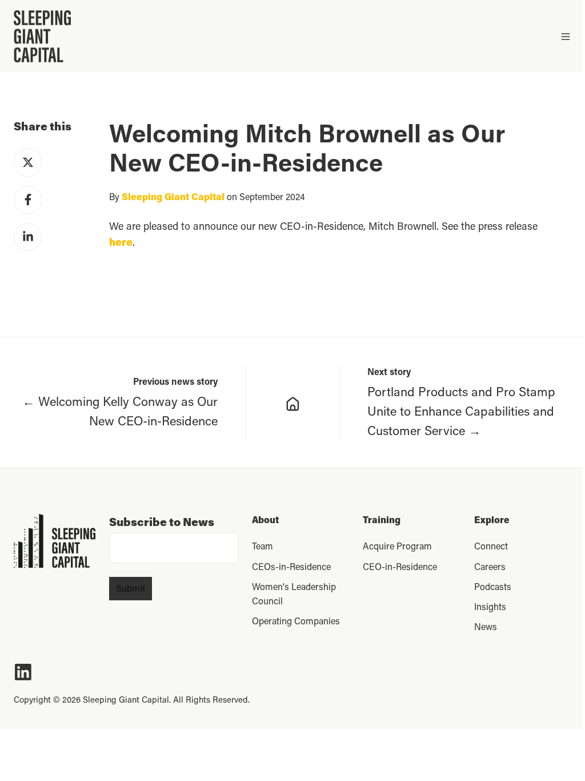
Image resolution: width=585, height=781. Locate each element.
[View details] (23, 672)
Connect (491, 546)
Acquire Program (397, 546)
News (485, 626)
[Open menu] (565, 36)
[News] (292, 402)
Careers (490, 566)
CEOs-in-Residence (291, 566)
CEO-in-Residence (400, 566)
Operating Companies (296, 621)
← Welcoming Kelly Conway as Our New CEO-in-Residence (120, 411)
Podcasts (492, 586)
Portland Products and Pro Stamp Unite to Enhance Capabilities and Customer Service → (461, 411)
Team (262, 546)
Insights (490, 606)
